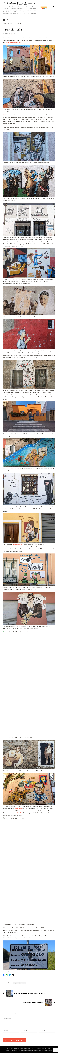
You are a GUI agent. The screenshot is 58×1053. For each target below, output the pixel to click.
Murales (20, 38)
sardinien (23, 983)
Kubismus (6, 115)
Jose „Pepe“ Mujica (8, 469)
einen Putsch (18, 808)
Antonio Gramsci (17, 544)
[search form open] (53, 7)
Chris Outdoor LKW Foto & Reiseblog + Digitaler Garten (20, 4)
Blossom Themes (33, 1050)
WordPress (49, 1050)
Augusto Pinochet (17, 813)
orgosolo (16, 983)
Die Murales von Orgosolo (13, 42)
